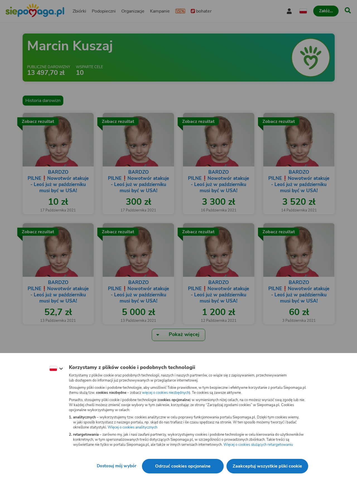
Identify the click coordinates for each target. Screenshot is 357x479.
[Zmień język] (56, 369)
